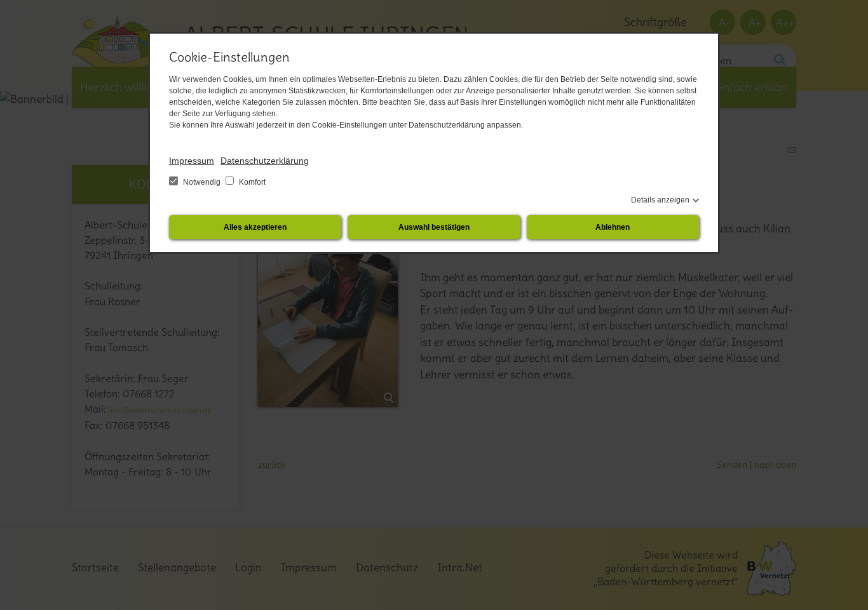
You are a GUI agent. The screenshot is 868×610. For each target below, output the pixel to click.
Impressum (191, 161)
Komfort (251, 182)
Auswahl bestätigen (434, 227)
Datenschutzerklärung (264, 161)
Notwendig (201, 182)
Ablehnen (612, 227)
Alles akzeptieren (255, 227)
